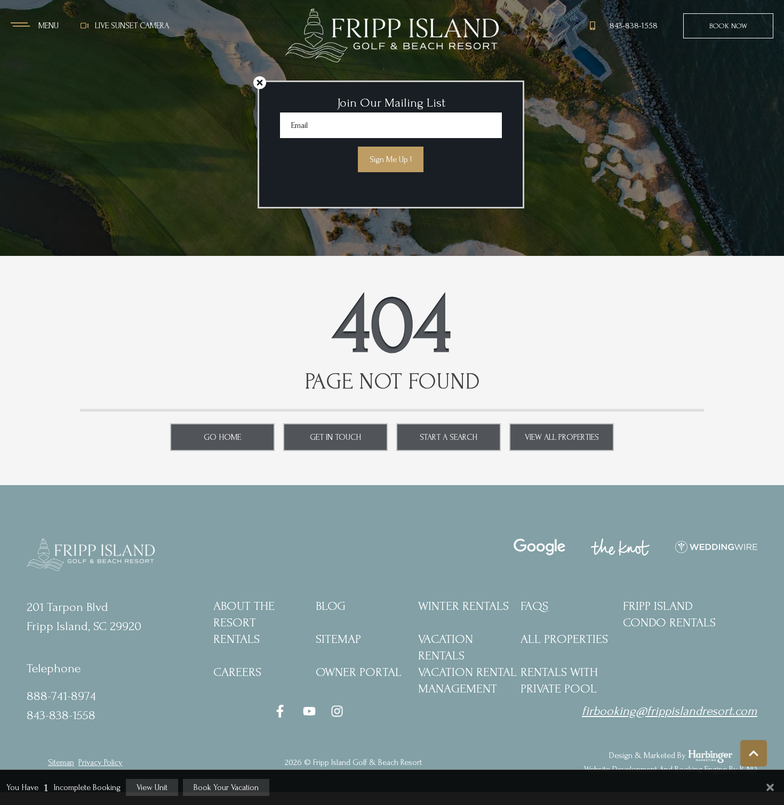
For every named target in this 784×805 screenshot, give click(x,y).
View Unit (152, 787)
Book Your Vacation (226, 787)
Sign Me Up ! (391, 159)
